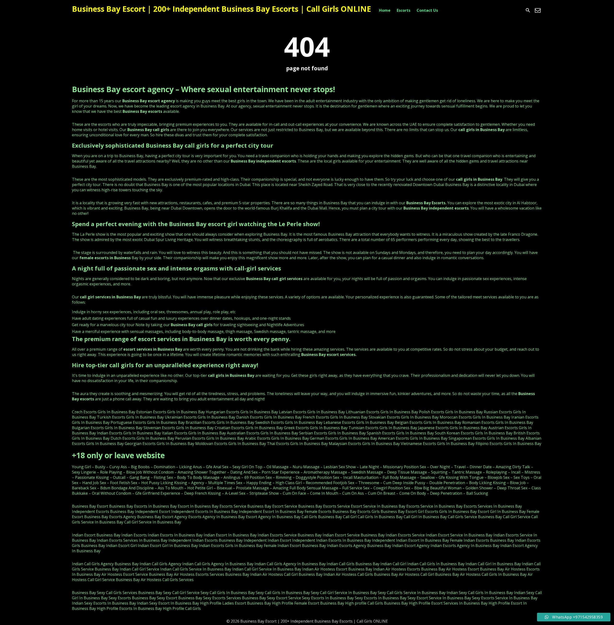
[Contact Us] (537, 10)
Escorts (403, 10)
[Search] (528, 10)
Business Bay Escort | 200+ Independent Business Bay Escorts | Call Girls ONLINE (221, 9)
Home (384, 10)
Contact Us (427, 10)
